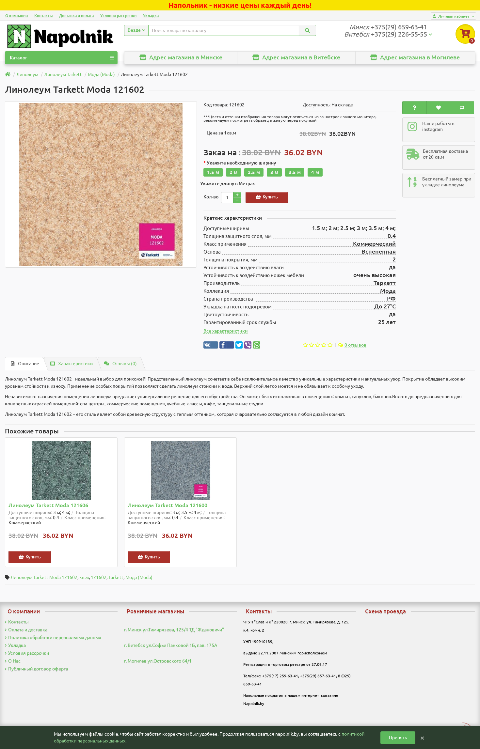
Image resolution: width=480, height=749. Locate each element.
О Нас (14, 660)
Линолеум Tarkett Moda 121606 (48, 505)
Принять (398, 737)
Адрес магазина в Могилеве (419, 57)
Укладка (151, 15)
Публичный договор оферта (38, 668)
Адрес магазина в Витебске (300, 57)
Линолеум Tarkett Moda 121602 (43, 577)
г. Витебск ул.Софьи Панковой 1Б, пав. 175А (170, 645)
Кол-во (210, 196)
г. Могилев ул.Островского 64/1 (158, 660)
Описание (28, 363)
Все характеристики (225, 331)
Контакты (43, 15)
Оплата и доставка (27, 629)
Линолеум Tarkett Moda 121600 (167, 505)
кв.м (84, 577)
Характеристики (75, 363)
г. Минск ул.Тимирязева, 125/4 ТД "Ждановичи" (174, 629)
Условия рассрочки (118, 15)
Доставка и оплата (76, 15)
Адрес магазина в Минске (185, 57)
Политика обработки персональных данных (54, 637)
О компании (16, 15)
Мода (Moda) (138, 577)
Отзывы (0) (124, 363)
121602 (98, 577)
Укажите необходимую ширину (241, 162)
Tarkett (115, 577)
